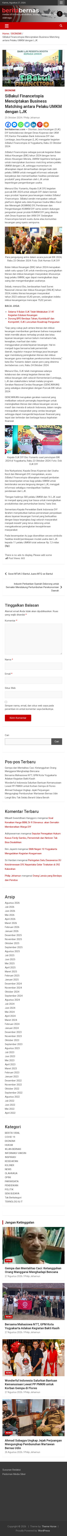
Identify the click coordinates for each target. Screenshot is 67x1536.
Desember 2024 (13, 983)
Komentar (11, 620)
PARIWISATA (12, 1181)
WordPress (44, 1530)
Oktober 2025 (12, 943)
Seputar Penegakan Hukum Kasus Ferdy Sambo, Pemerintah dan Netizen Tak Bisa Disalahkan (33, 838)
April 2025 (10, 967)
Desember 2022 (13, 1080)
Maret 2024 (11, 1020)
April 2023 (10, 1064)
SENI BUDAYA (12, 1193)
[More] (46, 124)
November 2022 (13, 1084)
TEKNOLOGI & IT (14, 1201)
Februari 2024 (12, 1024)
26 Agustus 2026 (13, 1452)
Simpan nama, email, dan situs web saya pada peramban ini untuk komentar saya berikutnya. (29, 707)
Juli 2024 (9, 1003)
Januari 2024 (12, 1028)
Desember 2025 (13, 935)
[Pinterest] (40, 124)
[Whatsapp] (21, 124)
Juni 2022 (10, 1104)
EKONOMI (10, 90)
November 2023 (13, 1036)
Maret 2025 (11, 971)
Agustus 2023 (12, 1048)
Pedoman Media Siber (14, 1474)
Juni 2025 (10, 959)
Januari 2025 (12, 979)
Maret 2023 (11, 1068)
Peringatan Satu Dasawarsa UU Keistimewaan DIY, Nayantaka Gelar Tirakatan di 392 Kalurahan (33, 864)
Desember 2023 (13, 1032)
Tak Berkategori (13, 1197)
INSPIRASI (10, 1157)
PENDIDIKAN (11, 1185)
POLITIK (9, 1189)
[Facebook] (8, 124)
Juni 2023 (10, 1056)
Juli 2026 (9, 906)
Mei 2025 (9, 963)
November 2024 (13, 987)
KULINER (9, 1165)
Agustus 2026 (12, 902)
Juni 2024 (10, 1007)
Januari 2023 (12, 1076)
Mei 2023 (9, 1060)
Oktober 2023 (12, 1040)
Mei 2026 (9, 915)
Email (8, 673)
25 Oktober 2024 (13, 117)
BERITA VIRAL (12, 1132)
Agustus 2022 (12, 1096)
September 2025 (13, 947)
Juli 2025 (9, 955)
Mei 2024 (9, 1011)
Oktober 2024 (12, 991)
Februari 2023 (12, 1072)
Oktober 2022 (12, 1088)
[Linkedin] (33, 124)
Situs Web (10, 688)
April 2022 (10, 1112)
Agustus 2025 (12, 951)
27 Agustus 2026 (13, 1276)
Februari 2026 (12, 927)
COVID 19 (10, 1137)
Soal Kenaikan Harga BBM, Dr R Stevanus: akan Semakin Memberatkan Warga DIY (32, 822)
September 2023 (13, 1044)
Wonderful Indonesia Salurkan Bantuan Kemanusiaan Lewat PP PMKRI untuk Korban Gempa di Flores (31, 1384)
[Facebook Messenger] (14, 124)
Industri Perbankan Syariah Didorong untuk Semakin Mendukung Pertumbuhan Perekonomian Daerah (32, 587)
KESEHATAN (11, 1161)
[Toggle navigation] (6, 26)
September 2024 (13, 995)
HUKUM (9, 1145)
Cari (7, 735)
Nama (9, 659)
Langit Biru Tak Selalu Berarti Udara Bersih (27, 797)
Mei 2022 (9, 1108)
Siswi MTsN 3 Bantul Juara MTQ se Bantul (30, 573)
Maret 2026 (11, 923)
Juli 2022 (9, 1100)
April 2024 (10, 1016)
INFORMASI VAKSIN (15, 1153)
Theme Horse (49, 1526)
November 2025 (13, 939)
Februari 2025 (12, 975)
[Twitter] (27, 124)
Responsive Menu (61, 2)
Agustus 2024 (12, 999)
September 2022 (13, 1092)
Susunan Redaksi (11, 1469)
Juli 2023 (9, 1052)
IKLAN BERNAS (13, 1149)
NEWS (8, 1169)
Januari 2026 (12, 931)
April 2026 (10, 919)
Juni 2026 (10, 911)
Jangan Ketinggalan (19, 1222)
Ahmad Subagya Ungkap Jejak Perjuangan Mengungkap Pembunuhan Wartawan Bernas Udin (33, 1444)
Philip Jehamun (32, 117)
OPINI (8, 1177)
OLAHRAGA (11, 1173)
